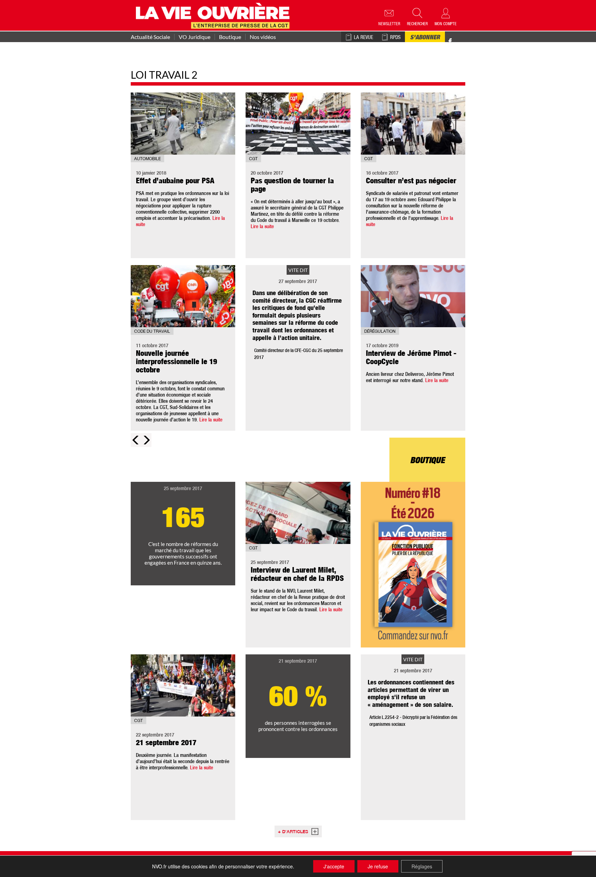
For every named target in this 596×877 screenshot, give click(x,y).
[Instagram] (462, 41)
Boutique (230, 37)
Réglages (421, 866)
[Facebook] (450, 41)
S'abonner (425, 38)
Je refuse (378, 866)
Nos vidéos (263, 37)
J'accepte (334, 866)
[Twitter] (457, 37)
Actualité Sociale (150, 37)
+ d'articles (293, 832)
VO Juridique (194, 37)
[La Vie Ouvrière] (214, 15)
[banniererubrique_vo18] (413, 564)
